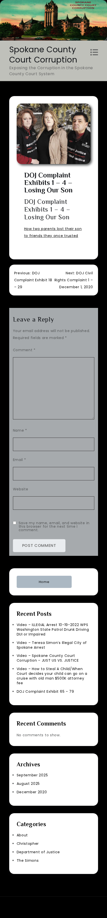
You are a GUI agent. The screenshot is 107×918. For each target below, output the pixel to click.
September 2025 (32, 775)
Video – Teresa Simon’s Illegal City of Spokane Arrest (52, 645)
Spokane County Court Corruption (43, 54)
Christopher (28, 843)
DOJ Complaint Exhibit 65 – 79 (45, 691)
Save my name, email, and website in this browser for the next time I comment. (54, 526)
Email (19, 459)
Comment (24, 349)
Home (44, 581)
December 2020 (32, 792)
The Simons (28, 860)
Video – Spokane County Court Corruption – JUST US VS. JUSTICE (48, 658)
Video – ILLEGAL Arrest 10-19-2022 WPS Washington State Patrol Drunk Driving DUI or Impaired (53, 629)
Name (20, 430)
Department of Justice (38, 852)
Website (20, 489)
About (22, 835)
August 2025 (28, 783)
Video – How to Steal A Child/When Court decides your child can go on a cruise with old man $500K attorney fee (52, 676)
